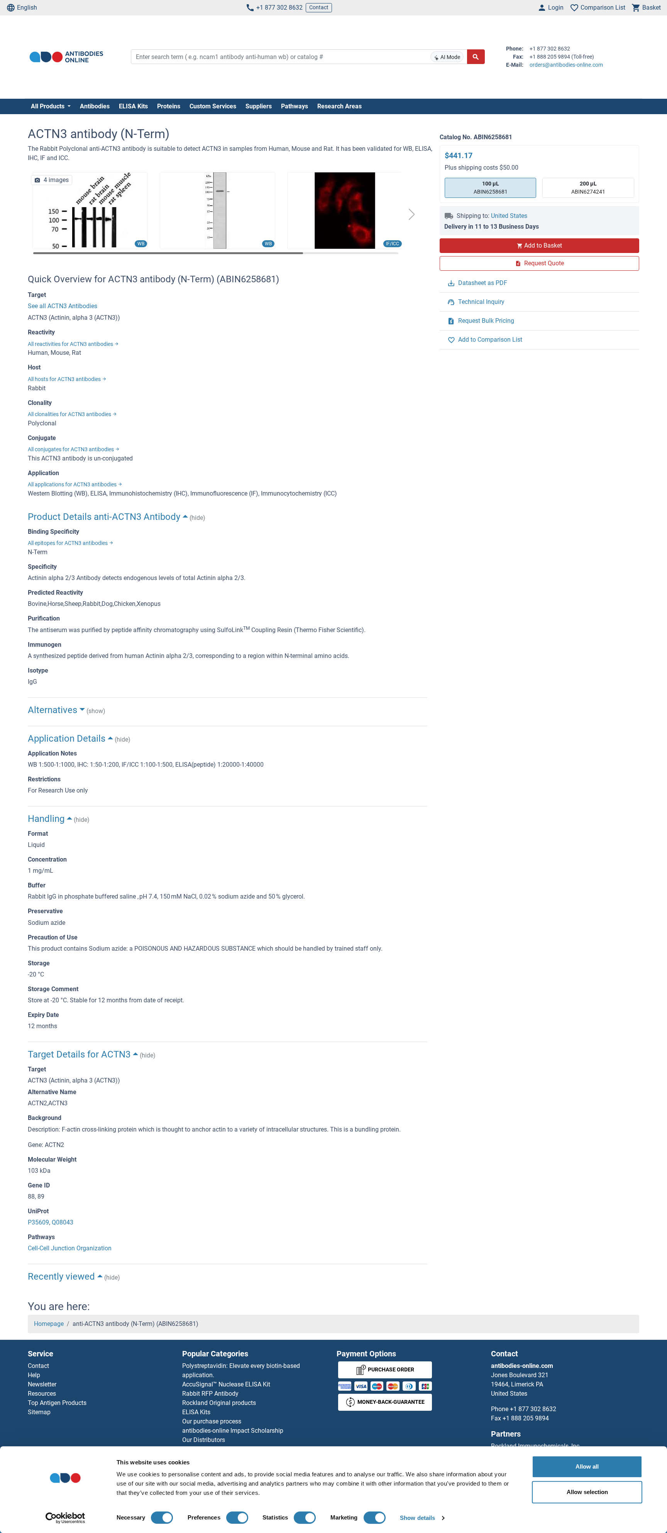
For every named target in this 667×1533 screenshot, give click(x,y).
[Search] (476, 56)
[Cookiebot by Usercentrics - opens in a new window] (65, 1518)
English (27, 7)
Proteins (168, 106)
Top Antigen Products (57, 1403)
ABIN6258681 (491, 187)
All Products (48, 106)
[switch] (237, 1517)
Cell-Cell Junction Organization (70, 1248)
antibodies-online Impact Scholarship (232, 1430)
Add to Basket (543, 245)
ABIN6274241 (588, 187)
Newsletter (42, 1384)
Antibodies (95, 106)
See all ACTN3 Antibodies (62, 306)
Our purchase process (211, 1421)
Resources (42, 1393)
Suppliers (258, 106)
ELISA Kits (133, 106)
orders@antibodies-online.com (566, 65)
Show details (417, 1517)
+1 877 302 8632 (279, 7)
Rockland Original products (219, 1403)
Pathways (294, 106)
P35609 (38, 1222)
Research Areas (339, 106)
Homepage (49, 1323)
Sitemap (39, 1412)
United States (509, 215)
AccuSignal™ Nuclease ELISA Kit (226, 1384)
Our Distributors (203, 1440)
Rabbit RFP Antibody (210, 1393)
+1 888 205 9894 (526, 1418)
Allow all (587, 1466)
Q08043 (62, 1222)
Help (34, 1375)
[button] (412, 214)
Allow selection (587, 1492)
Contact (318, 7)
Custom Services (213, 106)
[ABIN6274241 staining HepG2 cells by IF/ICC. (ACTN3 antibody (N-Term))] (345, 210)
